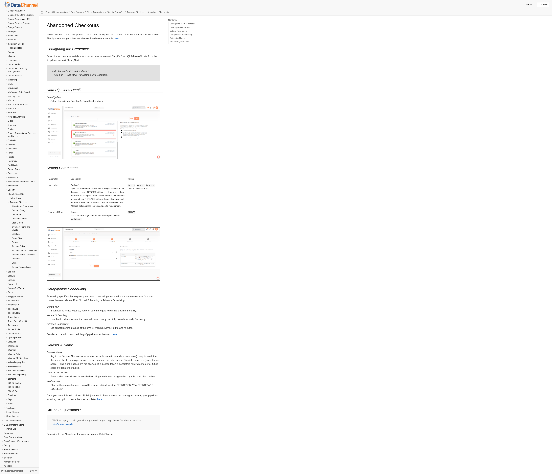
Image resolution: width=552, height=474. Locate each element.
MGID (11, 83)
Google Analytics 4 (16, 10)
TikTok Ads (13, 308)
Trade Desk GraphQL (18, 321)
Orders (15, 242)
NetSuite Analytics (16, 117)
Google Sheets (15, 27)
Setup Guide (15, 198)
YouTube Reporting (17, 374)
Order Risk (17, 238)
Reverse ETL (10, 429)
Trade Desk (13, 317)
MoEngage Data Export (19, 92)
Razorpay (12, 161)
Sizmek (11, 280)
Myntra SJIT (13, 108)
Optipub (11, 129)
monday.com (14, 96)
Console (543, 4)
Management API (12, 461)
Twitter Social (14, 329)
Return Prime (14, 169)
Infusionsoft (13, 35)
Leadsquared (14, 60)
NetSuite (12, 112)
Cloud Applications (95, 12)
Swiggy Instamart (16, 296)
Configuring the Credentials (182, 24)
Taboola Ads (13, 300)
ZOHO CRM (14, 387)
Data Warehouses (12, 420)
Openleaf (12, 125)
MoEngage (13, 88)
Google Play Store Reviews (21, 15)
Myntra (11, 100)
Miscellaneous (12, 416)
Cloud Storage (12, 412)
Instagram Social (16, 44)
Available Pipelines (18, 202)
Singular (11, 276)
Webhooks (13, 346)
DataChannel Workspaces (16, 441)
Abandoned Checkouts (22, 206)
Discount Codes (19, 218)
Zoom (10, 403)
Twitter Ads (13, 325)
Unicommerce (14, 333)
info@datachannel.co (63, 424)
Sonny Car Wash (16, 288)
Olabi (10, 121)
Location (16, 234)
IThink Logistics (15, 48)
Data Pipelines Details (180, 27)
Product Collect (19, 246)
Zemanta (12, 379)
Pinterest (12, 144)
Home (529, 4)
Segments (9, 433)
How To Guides (11, 449)
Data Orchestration (13, 437)
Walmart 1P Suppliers (18, 358)
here (116, 38)
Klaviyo (11, 56)
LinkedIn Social (15, 75)
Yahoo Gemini (14, 366)
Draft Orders (17, 222)
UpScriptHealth (15, 337)
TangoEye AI (14, 304)
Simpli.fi (11, 271)
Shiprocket (13, 185)
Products (16, 258)
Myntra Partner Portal (18, 104)
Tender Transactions (21, 267)
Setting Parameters (178, 31)
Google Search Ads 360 (19, 19)
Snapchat (12, 284)
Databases (11, 408)
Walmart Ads (14, 354)
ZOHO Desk (14, 391)
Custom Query (19, 210)
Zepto (10, 399)
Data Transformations (14, 424)
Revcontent (13, 173)
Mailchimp (12, 79)
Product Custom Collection (24, 250)
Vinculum (12, 341)
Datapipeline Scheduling (181, 34)
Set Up (7, 445)
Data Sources (77, 12)
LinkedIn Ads (14, 64)
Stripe (10, 292)
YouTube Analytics (16, 370)
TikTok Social (14, 313)
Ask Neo (8, 466)
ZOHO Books (14, 383)
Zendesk (12, 395)
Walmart (12, 350)
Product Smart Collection (23, 254)
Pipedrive (12, 148)
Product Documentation (56, 12)
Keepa (11, 52)
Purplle (11, 157)
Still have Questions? (179, 42)
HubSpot (12, 31)
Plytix (10, 152)
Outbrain (12, 140)
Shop (14, 263)
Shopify (11, 190)
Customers (17, 214)
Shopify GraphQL (16, 194)
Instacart (12, 39)
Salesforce (13, 177)
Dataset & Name (177, 38)
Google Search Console (19, 23)
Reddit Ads (13, 165)
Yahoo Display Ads (16, 362)
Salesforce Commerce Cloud (21, 181)
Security (8, 457)
